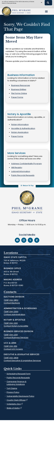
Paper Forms (17, 97)
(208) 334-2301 (11, 323)
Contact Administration (14, 314)
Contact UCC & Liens (13, 349)
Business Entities (18, 89)
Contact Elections (12, 303)
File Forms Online (19, 93)
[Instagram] (23, 240)
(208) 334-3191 (10, 346)
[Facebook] (17, 240)
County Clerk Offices (16, 400)
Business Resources (20, 85)
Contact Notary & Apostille (16, 326)
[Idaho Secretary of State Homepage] (6, 11)
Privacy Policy (13, 392)
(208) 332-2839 (11, 358)
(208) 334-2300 (11, 311)
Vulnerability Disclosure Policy (20, 396)
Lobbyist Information (20, 171)
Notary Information (20, 124)
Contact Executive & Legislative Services (22, 360)
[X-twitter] (30, 240)
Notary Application (20, 132)
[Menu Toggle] (46, 11)
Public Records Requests (22, 175)
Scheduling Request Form (19, 373)
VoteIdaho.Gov (14, 404)
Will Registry (16, 167)
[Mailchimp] (36, 240)
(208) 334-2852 (11, 300)
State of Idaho (13, 408)
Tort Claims (12, 388)
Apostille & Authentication (23, 128)
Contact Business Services (16, 337)
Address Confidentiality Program (26, 163)
